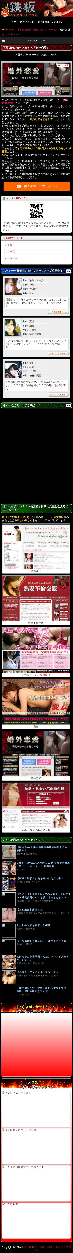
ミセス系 (12, 258)
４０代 (11, 251)
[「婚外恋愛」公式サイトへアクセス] (36, 79)
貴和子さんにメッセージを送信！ (58, 394)
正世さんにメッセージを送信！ (58, 353)
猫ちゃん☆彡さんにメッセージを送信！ (58, 312)
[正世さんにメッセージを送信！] (13, 335)
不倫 (10, 244)
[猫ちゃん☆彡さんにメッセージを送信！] (13, 294)
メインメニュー (36, 40)
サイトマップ (13, 34)
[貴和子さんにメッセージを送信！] (13, 376)
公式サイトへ (39, 186)
